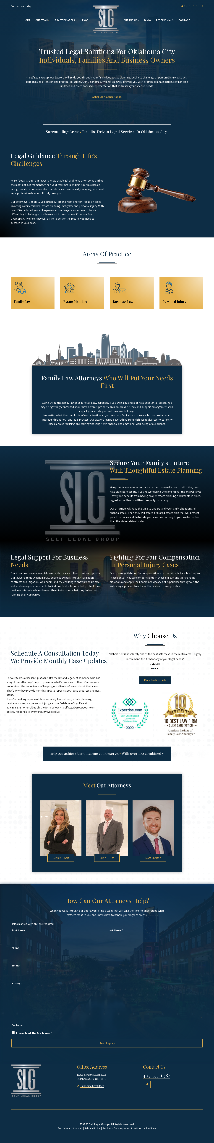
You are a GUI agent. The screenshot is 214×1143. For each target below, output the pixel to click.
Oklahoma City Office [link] (92, 1086)
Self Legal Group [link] (99, 1124)
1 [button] (152, 667)
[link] (106, 19)
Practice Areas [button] (65, 20)
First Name (18, 930)
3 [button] (155, 667)
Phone (15, 948)
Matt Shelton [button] (153, 858)
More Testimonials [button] (155, 679)
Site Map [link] (77, 1128)
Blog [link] (147, 20)
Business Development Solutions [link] (122, 1128)
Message (16, 983)
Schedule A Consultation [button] (107, 97)
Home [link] (27, 20)
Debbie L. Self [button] (61, 858)
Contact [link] (184, 20)
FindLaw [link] (151, 1128)
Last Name (115, 930)
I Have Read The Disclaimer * (34, 1033)
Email (16, 965)
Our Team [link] (41, 20)
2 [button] (153, 667)
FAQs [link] (85, 20)
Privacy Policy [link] (92, 1128)
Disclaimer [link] (64, 1128)
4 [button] (157, 667)
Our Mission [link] (131, 20)
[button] (147, 1084)
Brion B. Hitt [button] (106, 858)
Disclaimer (17, 1025)
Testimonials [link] (165, 20)
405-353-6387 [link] (192, 6)
